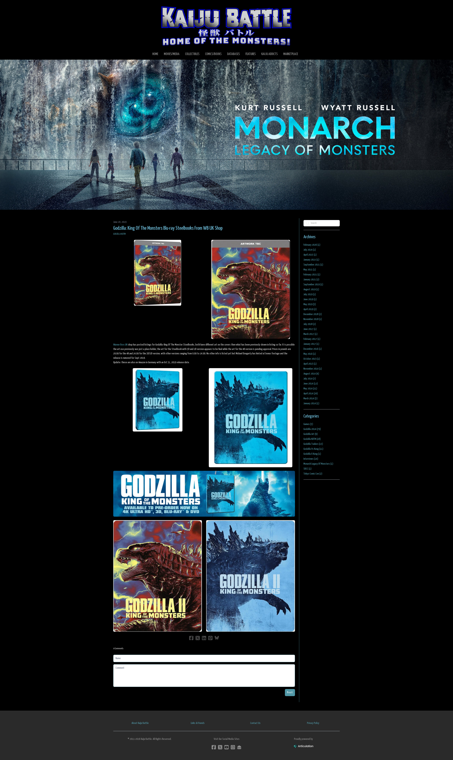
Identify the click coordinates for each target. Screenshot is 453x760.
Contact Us (255, 723)
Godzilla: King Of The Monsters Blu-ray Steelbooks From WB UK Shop (168, 228)
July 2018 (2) (309, 324)
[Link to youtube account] (226, 747)
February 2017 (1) (311, 339)
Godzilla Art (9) (310, 434)
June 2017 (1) (310, 329)
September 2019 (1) (313, 284)
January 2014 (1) (311, 403)
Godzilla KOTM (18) (312, 439)
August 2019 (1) (311, 289)
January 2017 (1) (311, 344)
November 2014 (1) (312, 368)
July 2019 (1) (309, 294)
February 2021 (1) (311, 274)
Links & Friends (198, 723)
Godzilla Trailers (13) (313, 444)
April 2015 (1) (310, 363)
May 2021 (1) (309, 269)
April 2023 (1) (310, 254)
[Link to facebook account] (214, 747)
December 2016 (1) (312, 349)
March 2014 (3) (310, 398)
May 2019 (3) (309, 304)
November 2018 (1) (312, 319)
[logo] (226, 26)
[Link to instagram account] (233, 747)
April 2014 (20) (310, 393)
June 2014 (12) (310, 383)
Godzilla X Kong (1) (312, 454)
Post (290, 692)
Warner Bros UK (120, 344)
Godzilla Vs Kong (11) (313, 449)
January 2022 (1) (311, 259)
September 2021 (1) (313, 264)
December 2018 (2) (312, 314)
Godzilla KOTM (119, 234)
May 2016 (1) (309, 354)
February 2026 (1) (311, 245)
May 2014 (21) (310, 388)
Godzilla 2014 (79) (312, 429)
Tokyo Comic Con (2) (312, 473)
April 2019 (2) (310, 309)
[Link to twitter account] (220, 747)
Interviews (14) (310, 459)
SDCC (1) (307, 468)
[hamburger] (120, 5)
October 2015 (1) (311, 359)
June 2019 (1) (310, 299)
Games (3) (308, 424)
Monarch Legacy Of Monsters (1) (318, 463)
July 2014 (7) (309, 378)
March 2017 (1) (310, 334)
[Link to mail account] (239, 747)
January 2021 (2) (311, 279)
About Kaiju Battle (140, 723)
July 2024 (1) (309, 249)
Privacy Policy (313, 723)
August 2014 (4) (311, 373)
